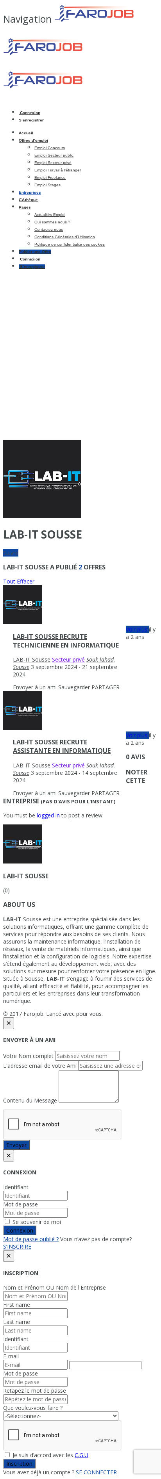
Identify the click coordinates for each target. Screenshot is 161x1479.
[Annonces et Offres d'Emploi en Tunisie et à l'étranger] (69, 54)
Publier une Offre (35, 252)
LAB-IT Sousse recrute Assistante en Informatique (62, 746)
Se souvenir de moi (36, 1222)
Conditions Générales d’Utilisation (64, 237)
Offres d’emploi (33, 140)
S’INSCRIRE (17, 1246)
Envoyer (16, 1145)
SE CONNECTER (96, 1472)
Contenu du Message (30, 1100)
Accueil (26, 133)
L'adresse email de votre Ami (40, 1065)
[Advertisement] (80, 355)
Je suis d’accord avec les (49, 1455)
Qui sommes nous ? (52, 222)
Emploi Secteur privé (53, 163)
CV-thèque (28, 200)
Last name (16, 1322)
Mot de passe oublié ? (31, 1239)
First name (16, 1304)
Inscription (19, 1463)
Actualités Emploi (49, 214)
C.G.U (81, 1455)
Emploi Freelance (50, 177)
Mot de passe (20, 1204)
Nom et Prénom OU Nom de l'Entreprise (54, 1287)
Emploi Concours (49, 148)
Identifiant (16, 1187)
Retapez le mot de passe (34, 1390)
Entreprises (30, 192)
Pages (25, 207)
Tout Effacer (18, 581)
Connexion (29, 113)
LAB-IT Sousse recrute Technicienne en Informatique (66, 640)
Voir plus (137, 629)
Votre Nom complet (28, 1056)
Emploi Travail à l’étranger (57, 170)
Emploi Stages (47, 185)
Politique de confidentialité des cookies (69, 244)
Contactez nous (48, 229)
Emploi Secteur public (53, 155)
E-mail (11, 1356)
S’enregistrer (31, 120)
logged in (48, 815)
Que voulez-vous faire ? (33, 1407)
